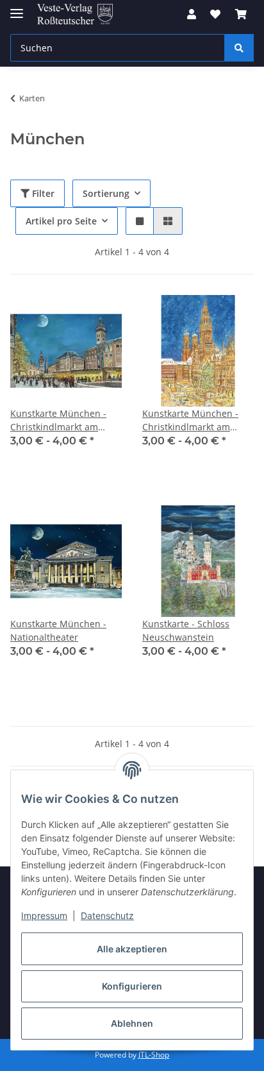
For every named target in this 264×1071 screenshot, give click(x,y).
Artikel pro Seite (61, 221)
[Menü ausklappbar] (16, 8)
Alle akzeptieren (132, 948)
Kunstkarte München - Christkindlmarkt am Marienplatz (190, 420)
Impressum (44, 915)
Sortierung (106, 193)
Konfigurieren (132, 986)
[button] (191, 14)
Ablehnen (132, 1023)
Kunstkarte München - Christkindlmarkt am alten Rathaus (58, 420)
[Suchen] (239, 48)
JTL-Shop (153, 1054)
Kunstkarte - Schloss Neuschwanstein (185, 630)
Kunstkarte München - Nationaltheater (58, 630)
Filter (41, 193)
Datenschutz (107, 915)
